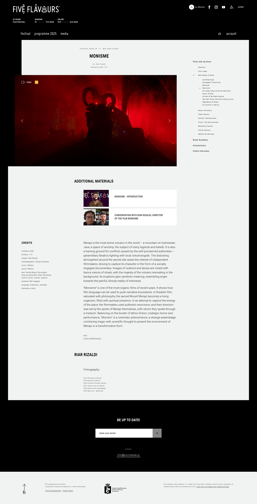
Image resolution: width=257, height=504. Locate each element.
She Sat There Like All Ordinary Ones (218, 99)
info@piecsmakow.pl (128, 454)
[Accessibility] (232, 7)
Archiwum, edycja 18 (88, 49)
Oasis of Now (208, 94)
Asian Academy (200, 140)
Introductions (199, 145)
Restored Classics (205, 126)
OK (157, 433)
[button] (169, 120)
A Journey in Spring (211, 105)
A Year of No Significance (213, 96)
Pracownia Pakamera (62, 487)
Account (231, 33)
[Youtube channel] (223, 7)
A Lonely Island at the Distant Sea (217, 91)
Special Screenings (206, 134)
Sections (201, 67)
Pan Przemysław (79, 487)
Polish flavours (204, 130)
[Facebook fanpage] (209, 7)
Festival (25, 33)
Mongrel (206, 85)
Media (64, 33)
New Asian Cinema (206, 75)
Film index (202, 71)
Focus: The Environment (208, 122)
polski (241, 7)
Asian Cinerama (205, 110)
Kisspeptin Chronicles (212, 82)
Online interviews (201, 151)
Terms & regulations (53, 491)
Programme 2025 (45, 33)
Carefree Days (208, 80)
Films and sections (202, 61)
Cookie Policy (68, 491)
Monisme (206, 88)
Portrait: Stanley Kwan (207, 118)
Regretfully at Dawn (211, 102)
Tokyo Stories (203, 114)
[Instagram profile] (216, 7)
